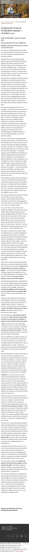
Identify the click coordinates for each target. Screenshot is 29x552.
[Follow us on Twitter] (12, 536)
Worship (7, 21)
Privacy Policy (19, 551)
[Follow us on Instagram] (17, 536)
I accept (26, 543)
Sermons (13, 21)
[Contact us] (21, 536)
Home (2, 21)
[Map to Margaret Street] (26, 536)
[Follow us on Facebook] (8, 536)
